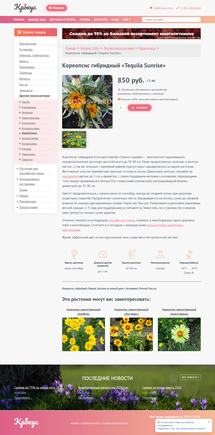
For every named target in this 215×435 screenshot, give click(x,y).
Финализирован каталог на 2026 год (103, 388)
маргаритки (70, 176)
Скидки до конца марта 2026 (161, 388)
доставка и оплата (90, 422)
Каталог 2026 (37, 19)
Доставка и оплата (63, 19)
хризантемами (157, 225)
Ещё (125, 19)
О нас (115, 19)
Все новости (190, 377)
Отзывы (85, 19)
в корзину (141, 108)
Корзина (58, 8)
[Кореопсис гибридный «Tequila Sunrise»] (87, 102)
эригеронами (71, 230)
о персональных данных (115, 422)
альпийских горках (122, 220)
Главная (18, 19)
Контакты (101, 19)
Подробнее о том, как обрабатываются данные (181, 428)
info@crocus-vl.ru (163, 7)
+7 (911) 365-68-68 (191, 7)
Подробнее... (23, 398)
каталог (75, 422)
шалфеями (175, 225)
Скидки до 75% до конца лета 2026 (38, 388)
